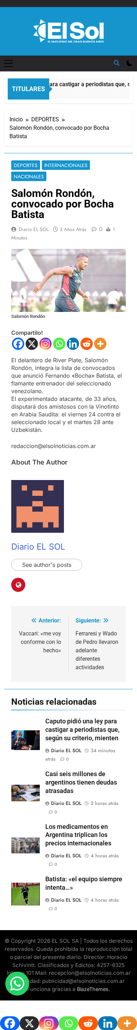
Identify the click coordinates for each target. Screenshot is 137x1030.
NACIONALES (29, 176)
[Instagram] (45, 344)
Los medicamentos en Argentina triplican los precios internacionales (78, 835)
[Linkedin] (73, 344)
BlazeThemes (93, 989)
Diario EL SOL (33, 229)
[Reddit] (86, 344)
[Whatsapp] (59, 344)
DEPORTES (26, 165)
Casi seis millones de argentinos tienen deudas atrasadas (81, 782)
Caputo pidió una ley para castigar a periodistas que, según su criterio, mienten (82, 730)
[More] (100, 344)
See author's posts (46, 564)
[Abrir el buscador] (116, 63)
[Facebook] (18, 344)
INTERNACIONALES (65, 165)
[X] (32, 344)
